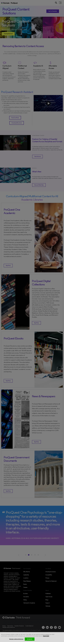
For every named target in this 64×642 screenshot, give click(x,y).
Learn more (46, 636)
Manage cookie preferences (16, 639)
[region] (32, 637)
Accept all (29, 639)
